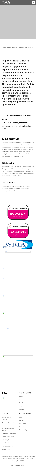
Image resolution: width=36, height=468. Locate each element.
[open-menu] (33, 2)
